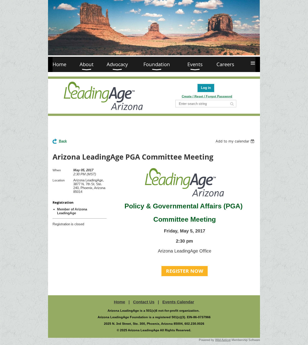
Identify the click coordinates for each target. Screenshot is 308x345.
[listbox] (235, 141)
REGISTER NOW (184, 270)
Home (119, 302)
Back (63, 141)
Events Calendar (178, 302)
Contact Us (143, 302)
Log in (206, 88)
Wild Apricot (223, 340)
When (57, 170)
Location (59, 180)
